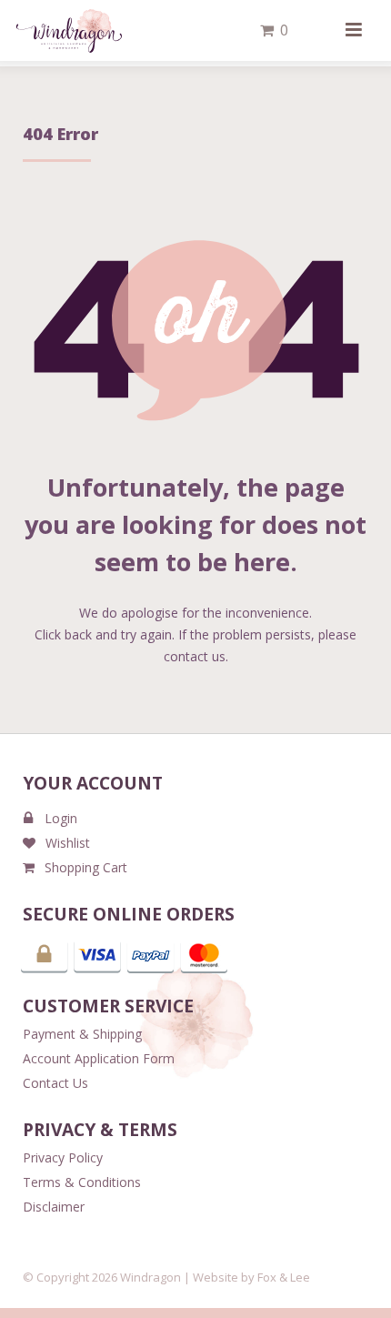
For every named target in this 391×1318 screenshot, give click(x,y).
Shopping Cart (86, 867)
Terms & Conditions (82, 1182)
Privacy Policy (63, 1157)
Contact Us (55, 1083)
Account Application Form (99, 1058)
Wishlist (67, 842)
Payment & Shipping (82, 1033)
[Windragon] (69, 30)
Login (61, 818)
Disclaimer (54, 1206)
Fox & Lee (283, 1277)
